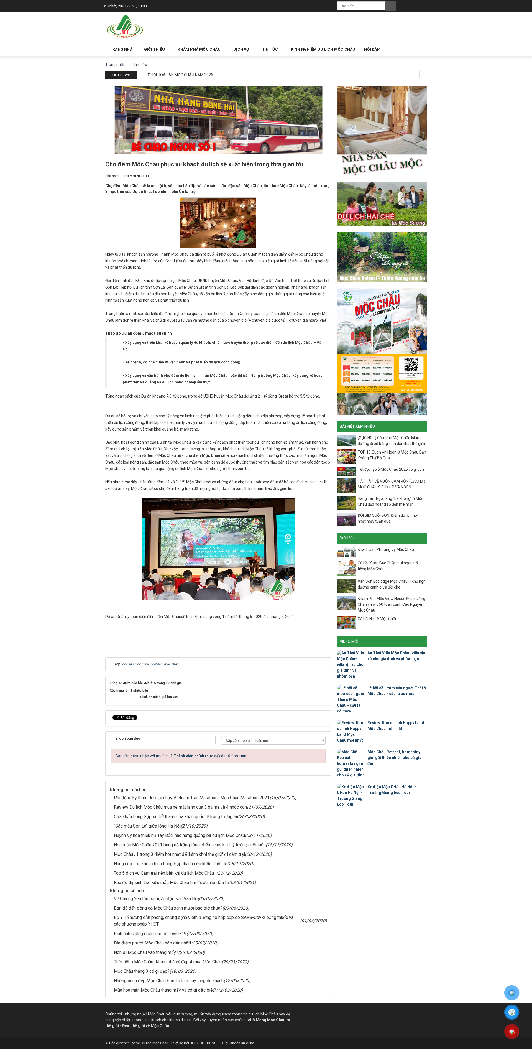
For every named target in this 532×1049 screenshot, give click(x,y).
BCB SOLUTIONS (203, 1043)
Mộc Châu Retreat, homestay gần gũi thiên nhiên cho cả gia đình (394, 758)
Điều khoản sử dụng (238, 1043)
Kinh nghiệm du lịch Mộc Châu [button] (323, 49)
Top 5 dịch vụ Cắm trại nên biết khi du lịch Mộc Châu (165, 873)
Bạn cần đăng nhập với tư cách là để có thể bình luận (181, 756)
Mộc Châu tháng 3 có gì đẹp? (142, 971)
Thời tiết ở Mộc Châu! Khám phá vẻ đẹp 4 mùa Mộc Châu (168, 961)
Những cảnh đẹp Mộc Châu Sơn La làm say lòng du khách (169, 980)
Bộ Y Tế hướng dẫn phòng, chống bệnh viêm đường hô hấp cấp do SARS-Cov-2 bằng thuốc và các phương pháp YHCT (203, 921)
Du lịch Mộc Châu (154, 1043)
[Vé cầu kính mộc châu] (382, 351)
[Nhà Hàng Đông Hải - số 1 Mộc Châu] (218, 120)
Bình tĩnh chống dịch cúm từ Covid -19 (150, 933)
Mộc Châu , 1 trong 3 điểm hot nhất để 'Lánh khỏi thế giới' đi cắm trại (179, 854)
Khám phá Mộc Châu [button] (199, 49)
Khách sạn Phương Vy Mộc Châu (386, 549)
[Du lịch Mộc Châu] (125, 26)
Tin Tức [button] (270, 49)
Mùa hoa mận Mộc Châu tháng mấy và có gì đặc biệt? (165, 990)
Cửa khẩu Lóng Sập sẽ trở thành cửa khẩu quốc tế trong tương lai (176, 816)
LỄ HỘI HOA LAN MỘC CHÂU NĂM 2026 (179, 75)
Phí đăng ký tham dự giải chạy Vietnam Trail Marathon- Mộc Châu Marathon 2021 (192, 797)
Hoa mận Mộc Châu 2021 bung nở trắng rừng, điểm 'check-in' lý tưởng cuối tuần (190, 844)
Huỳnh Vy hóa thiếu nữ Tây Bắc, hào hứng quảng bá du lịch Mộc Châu (179, 835)
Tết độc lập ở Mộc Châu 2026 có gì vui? (391, 469)
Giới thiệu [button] (155, 49)
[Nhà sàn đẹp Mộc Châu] (382, 130)
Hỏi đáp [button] (372, 49)
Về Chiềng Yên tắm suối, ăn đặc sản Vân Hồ (156, 898)
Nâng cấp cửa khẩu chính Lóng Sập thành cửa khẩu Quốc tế (170, 863)
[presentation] (414, 74)
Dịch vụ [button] (241, 49)
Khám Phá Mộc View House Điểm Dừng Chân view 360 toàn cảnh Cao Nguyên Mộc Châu (391, 604)
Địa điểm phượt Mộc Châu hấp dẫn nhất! (152, 943)
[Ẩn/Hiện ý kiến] (211, 740)
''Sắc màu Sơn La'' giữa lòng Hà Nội (147, 826)
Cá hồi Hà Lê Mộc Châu (377, 619)
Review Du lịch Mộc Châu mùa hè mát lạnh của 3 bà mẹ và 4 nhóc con (180, 807)
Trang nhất (122, 49)
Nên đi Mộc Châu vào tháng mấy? (146, 952)
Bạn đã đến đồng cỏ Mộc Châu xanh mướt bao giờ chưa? (168, 908)
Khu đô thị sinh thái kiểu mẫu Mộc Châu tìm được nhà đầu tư (171, 882)
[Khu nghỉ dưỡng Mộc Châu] (382, 257)
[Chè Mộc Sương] (382, 203)
